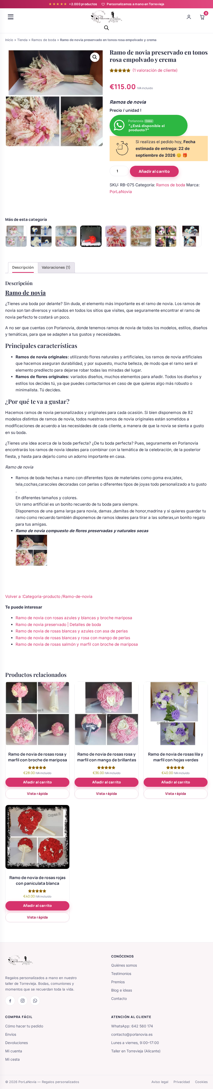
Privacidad (182, 1082)
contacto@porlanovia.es (131, 1034)
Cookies (201, 1082)
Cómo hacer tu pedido (24, 1026)
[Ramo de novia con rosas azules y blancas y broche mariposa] (191, 236)
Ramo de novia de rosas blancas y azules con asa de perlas (72, 631)
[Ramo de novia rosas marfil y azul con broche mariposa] (41, 236)
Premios (118, 982)
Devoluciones (16, 1042)
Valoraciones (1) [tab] (56, 267)
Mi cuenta (13, 1051)
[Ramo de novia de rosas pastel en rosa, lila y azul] (66, 236)
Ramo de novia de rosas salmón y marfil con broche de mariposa (77, 644)
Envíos (10, 1034)
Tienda (22, 40)
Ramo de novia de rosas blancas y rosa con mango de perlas (73, 637)
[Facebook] (10, 1001)
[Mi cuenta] (188, 16)
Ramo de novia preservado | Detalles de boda (58, 624)
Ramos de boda (43, 40)
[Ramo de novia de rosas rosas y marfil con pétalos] (141, 236)
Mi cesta (12, 1059)
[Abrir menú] (10, 16)
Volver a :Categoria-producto (33, 596)
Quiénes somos (124, 965)
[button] (94, 57)
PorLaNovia (121, 191)
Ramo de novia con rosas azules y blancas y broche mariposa (74, 617)
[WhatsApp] (35, 1001)
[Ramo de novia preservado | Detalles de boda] (116, 236)
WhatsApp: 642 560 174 (132, 1026)
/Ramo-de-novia (76, 596)
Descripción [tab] (23, 267)
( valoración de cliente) (155, 70)
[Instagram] (23, 1001)
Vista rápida (37, 793)
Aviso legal (159, 1082)
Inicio (9, 40)
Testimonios (121, 973)
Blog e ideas (121, 990)
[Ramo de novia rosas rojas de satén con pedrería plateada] (91, 236)
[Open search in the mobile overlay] (106, 27)
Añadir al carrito (154, 171)
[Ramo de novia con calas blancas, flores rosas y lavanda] (166, 236)
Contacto (119, 998)
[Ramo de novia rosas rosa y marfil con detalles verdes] (16, 236)
